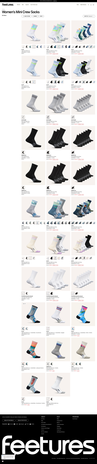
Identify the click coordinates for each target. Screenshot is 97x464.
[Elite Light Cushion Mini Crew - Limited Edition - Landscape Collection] (33, 349)
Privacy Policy (54, 458)
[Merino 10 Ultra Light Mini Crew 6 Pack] (83, 138)
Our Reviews (43, 426)
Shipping (58, 426)
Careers (42, 430)
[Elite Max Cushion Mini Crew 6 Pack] (83, 244)
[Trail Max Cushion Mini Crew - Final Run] (83, 349)
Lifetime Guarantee (60, 424)
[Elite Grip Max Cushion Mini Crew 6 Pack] (83, 103)
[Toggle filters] (27, 16)
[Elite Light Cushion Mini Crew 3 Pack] (58, 32)
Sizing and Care (59, 420)
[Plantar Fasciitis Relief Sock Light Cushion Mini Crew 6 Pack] (83, 279)
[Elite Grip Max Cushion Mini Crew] (33, 103)
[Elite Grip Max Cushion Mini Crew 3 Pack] (58, 103)
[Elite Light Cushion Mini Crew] (33, 32)
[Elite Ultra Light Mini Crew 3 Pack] (58, 67)
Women (18, 4)
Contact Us (59, 430)
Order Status (59, 428)
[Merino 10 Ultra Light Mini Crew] (33, 138)
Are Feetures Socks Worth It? (46, 424)
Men (23, 4)
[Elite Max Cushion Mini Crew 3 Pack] (58, 244)
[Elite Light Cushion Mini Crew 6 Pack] (83, 32)
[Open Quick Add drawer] (43, 42)
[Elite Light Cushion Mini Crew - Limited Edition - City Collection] (33, 314)
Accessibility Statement (84, 458)
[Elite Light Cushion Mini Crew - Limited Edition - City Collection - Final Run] (33, 385)
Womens (3, 9)
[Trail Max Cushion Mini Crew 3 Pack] (58, 208)
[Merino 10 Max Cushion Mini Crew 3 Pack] (58, 173)
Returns (58, 422)
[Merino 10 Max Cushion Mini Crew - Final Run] (58, 349)
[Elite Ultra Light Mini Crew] (33, 67)
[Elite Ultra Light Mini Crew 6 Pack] (83, 67)
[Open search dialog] (88, 5)
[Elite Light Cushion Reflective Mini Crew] (58, 385)
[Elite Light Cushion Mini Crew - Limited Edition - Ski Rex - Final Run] (83, 314)
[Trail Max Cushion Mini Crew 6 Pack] (83, 208)
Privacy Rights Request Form (61, 458)
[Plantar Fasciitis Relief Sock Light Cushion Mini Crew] (33, 279)
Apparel (27, 4)
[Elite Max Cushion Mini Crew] (33, 244)
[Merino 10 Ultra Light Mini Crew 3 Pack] (58, 138)
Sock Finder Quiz (34, 4)
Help (78, 4)
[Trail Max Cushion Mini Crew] (33, 208)
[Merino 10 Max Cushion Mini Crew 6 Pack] (83, 173)
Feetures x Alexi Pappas (45, 428)
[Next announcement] (80, 1)
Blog (42, 420)
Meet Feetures (83, 4)
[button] (93, 5)
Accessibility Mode (92, 458)
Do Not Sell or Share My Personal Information (73, 458)
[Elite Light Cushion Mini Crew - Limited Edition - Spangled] (58, 314)
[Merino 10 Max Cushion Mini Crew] (33, 173)
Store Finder (43, 422)
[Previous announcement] (17, 1)
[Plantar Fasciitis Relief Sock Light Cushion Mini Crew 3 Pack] (58, 279)
